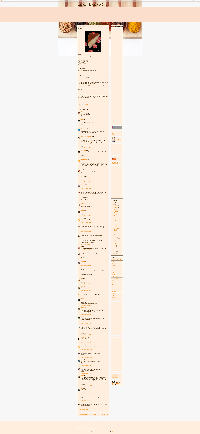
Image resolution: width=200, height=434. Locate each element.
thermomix (113, 297)
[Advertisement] (86, 14)
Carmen (82, 218)
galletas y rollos (114, 276)
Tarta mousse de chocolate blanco (116, 229)
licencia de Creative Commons (115, 384)
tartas (113, 295)
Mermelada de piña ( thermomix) (116, 225)
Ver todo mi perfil (119, 139)
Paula (82, 298)
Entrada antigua (104, 414)
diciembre (116, 205)
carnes (113, 263)
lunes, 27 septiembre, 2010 (86, 407)
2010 (114, 202)
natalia (82, 325)
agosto (115, 240)
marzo (115, 248)
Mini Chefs (83, 203)
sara (81, 169)
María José (83, 261)
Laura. (82, 111)
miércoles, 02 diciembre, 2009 (86, 385)
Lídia (81, 388)
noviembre (116, 207)
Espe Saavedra (84, 159)
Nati (81, 246)
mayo (115, 245)
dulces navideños (115, 270)
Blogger (113, 431)
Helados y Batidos (115, 278)
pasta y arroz (114, 287)
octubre (115, 237)
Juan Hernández (84, 252)
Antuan (82, 359)
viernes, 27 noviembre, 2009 (86, 126)
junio (115, 243)
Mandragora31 (83, 337)
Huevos (113, 282)
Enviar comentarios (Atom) (96, 417)
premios (113, 293)
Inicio (94, 414)
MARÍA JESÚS (83, 128)
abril (115, 246)
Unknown (82, 345)
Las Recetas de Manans (85, 402)
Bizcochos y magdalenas (116, 259)
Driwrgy (82, 375)
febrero (115, 250)
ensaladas (113, 272)
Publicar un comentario (84, 409)
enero (115, 251)
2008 (114, 253)
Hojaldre (113, 280)
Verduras (113, 299)
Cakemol (82, 210)
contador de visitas (115, 163)
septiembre (116, 238)
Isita (81, 316)
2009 (114, 204)
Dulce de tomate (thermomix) (116, 217)
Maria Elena (83, 184)
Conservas (114, 267)
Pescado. (113, 289)
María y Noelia (83, 150)
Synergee (102, 431)
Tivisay (82, 286)
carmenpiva (83, 367)
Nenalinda (83, 307)
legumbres (113, 284)
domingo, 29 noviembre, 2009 (86, 349)
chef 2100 (113, 265)
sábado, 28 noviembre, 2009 (86, 290)
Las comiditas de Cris (92, 4)
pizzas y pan (114, 291)
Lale (81, 278)
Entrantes (113, 274)
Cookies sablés (116, 220)
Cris (81, 234)
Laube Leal (83, 351)
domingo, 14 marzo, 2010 (85, 400)
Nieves (82, 119)
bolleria (113, 261)
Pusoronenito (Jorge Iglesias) (86, 136)
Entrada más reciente (83, 414)
